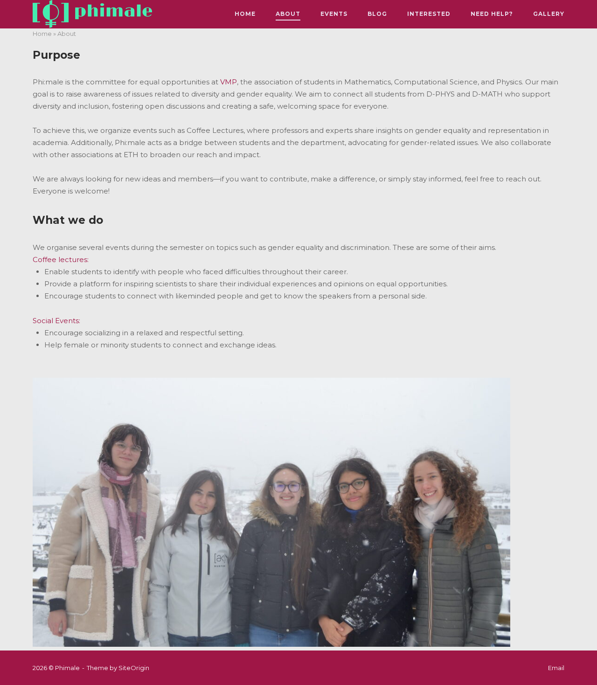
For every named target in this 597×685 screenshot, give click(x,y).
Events (333, 13)
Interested (429, 13)
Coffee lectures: (61, 259)
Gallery (548, 13)
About (288, 13)
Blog (377, 13)
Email (556, 667)
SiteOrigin (133, 667)
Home (245, 13)
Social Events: (56, 320)
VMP (228, 81)
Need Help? (492, 13)
